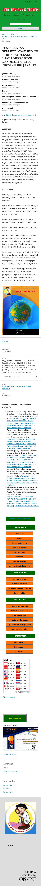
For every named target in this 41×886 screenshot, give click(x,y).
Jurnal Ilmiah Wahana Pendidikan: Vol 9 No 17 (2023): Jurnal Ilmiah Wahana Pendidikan (21, 425)
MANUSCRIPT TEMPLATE (20, 519)
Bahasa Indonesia (10, 771)
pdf (6, 342)
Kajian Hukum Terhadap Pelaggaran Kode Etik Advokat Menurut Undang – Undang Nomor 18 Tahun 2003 (22, 419)
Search (20, 28)
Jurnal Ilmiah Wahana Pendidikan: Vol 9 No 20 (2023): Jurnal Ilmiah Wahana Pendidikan (21, 446)
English (6, 768)
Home (4, 34)
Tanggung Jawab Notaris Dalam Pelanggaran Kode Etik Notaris (21, 478)
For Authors (7, 788)
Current (7, 15)
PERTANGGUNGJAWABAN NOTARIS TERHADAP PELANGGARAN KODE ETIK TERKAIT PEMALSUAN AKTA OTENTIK (21, 498)
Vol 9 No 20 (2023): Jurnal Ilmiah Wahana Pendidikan (19, 36)
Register (28, 2)
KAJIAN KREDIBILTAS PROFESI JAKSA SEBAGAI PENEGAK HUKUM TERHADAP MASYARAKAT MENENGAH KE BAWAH (21, 458)
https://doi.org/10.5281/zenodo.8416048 (21, 115)
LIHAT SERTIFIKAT (10, 754)
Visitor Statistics (9, 697)
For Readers (7, 785)
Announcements (29, 15)
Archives (16, 15)
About (20, 19)
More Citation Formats (11, 376)
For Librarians (8, 792)
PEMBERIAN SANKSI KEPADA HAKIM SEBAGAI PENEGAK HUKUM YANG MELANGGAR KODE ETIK (21, 441)
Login (36, 2)
